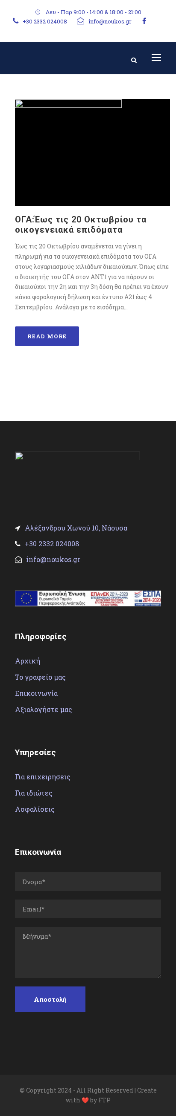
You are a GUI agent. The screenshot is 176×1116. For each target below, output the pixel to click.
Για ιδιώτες (34, 792)
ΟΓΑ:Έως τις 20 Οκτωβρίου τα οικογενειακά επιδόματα (81, 224)
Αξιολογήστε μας (43, 709)
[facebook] (144, 20)
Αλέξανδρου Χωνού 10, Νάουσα (76, 527)
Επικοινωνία (36, 693)
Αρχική (27, 660)
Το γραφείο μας (40, 676)
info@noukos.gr (110, 21)
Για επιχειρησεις (42, 776)
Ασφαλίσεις (35, 809)
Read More (47, 336)
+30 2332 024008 (45, 21)
